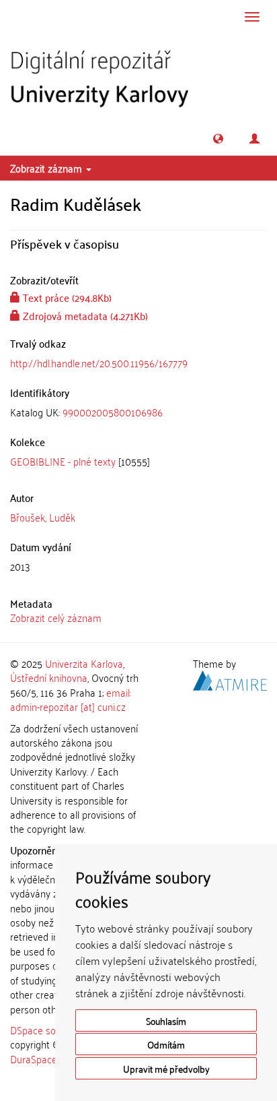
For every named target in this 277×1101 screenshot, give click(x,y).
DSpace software (46, 1029)
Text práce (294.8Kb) (66, 297)
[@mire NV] (230, 678)
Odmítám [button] (166, 1044)
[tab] (138, 412)
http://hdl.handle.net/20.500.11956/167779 (99, 362)
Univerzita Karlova (84, 663)
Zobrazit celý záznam (56, 617)
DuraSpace (33, 1058)
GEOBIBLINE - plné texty (63, 460)
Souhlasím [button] (166, 1020)
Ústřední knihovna (48, 677)
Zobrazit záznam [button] (47, 167)
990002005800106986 (113, 411)
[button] (218, 138)
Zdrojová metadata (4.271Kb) (84, 315)
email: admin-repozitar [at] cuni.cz (70, 699)
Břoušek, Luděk (42, 516)
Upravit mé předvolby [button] (166, 1068)
